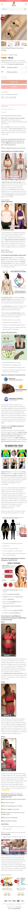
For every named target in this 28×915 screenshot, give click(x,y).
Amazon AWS (16, 908)
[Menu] (2, 4)
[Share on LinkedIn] (15, 97)
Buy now (14, 87)
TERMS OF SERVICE (21, 903)
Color (2, 71)
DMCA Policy (18, 904)
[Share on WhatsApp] (2, 97)
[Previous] (3, 27)
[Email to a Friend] (10, 97)
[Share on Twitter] (7, 97)
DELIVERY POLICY (10, 904)
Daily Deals (15, 94)
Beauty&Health (9, 94)
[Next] (24, 27)
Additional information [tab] (8, 109)
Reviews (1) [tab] (4, 112)
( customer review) (12, 55)
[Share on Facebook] (5, 97)
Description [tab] (4, 106)
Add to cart (14, 82)
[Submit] (25, 9)
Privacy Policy (12, 903)
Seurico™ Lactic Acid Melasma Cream (20, 889)
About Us (4, 903)
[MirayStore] (14, 4)
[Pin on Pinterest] (12, 97)
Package (3, 67)
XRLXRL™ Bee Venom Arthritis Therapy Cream (7, 889)
